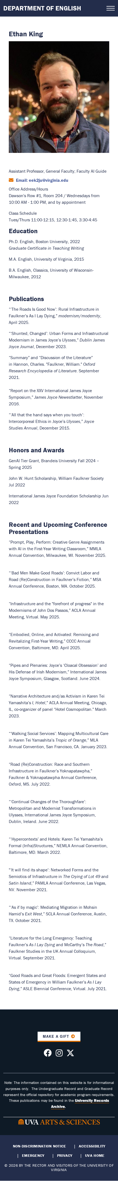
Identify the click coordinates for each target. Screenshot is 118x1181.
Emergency (33, 1155)
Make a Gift (56, 1036)
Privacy (64, 1155)
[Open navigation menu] (110, 8)
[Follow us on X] (70, 1054)
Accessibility (92, 1146)
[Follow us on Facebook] (48, 1054)
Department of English (42, 8)
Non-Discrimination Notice (39, 1146)
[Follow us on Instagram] (59, 1054)
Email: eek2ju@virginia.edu (41, 180)
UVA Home (94, 1155)
